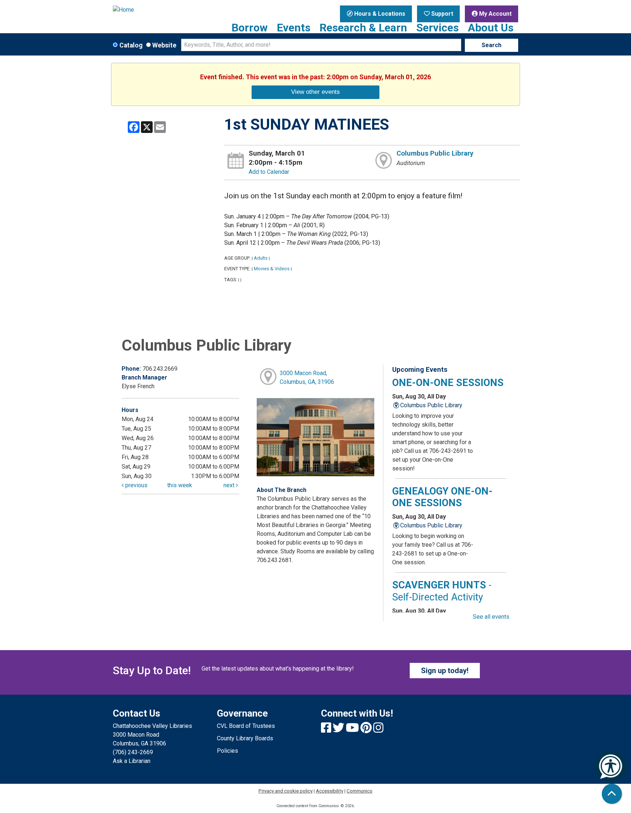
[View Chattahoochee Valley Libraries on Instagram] (378, 729)
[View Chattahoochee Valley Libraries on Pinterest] (366, 729)
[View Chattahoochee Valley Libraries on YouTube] (353, 729)
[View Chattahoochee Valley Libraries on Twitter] (339, 729)
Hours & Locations (379, 13)
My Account (495, 13)
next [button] (229, 485)
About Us (490, 27)
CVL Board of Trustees (246, 725)
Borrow (250, 27)
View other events (315, 91)
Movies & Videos (272, 268)
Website (164, 45)
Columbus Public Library (435, 153)
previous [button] (136, 485)
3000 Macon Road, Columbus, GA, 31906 (307, 377)
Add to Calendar (269, 171)
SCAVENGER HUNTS (442, 591)
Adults (261, 258)
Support (441, 13)
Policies (227, 750)
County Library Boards (245, 738)
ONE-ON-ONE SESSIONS (448, 383)
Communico (359, 791)
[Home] (159, 10)
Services (437, 27)
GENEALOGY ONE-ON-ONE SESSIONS (442, 497)
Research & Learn (363, 27)
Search (491, 45)
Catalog (130, 45)
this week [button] (179, 485)
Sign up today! (445, 670)
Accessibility (329, 791)
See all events (491, 616)
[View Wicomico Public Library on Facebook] (327, 729)
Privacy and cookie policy (286, 791)
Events (293, 27)
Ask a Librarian (131, 760)
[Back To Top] (612, 794)
